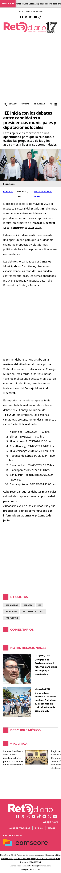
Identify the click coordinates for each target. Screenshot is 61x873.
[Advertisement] (30, 69)
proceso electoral (33, 611)
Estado (52, 828)
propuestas (11, 618)
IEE (39, 605)
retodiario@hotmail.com (39, 865)
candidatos (11, 605)
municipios (11, 611)
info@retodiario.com (31, 869)
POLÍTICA (8, 191)
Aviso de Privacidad (19, 828)
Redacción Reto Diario (43, 193)
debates (28, 605)
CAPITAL (25, 104)
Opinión (39, 828)
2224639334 (35, 862)
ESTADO (13, 104)
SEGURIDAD (39, 104)
